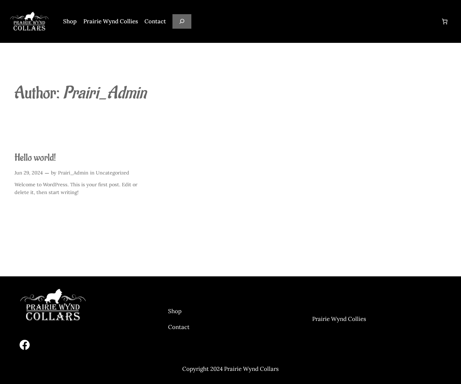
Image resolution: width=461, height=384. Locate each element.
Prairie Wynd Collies (339, 319)
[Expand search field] (181, 21)
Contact (179, 327)
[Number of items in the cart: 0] (445, 21)
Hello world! (35, 158)
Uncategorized (112, 173)
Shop (175, 311)
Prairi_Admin (73, 173)
